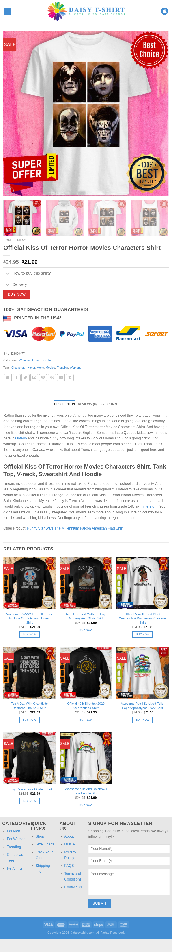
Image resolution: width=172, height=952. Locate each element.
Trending (46, 360)
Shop (40, 836)
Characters (18, 367)
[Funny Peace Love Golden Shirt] (29, 758)
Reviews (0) (87, 404)
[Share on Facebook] (17, 377)
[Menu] (7, 11)
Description (64, 404)
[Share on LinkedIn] (61, 377)
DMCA (69, 844)
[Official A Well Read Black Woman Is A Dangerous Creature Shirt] (142, 583)
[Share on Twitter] (25, 377)
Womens (24, 360)
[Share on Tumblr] (70, 377)
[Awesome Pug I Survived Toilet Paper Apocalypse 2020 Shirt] (142, 673)
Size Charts (45, 844)
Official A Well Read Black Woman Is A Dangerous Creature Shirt (142, 618)
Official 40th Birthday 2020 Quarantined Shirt (86, 706)
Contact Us (73, 887)
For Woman (16, 839)
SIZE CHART (109, 404)
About (69, 836)
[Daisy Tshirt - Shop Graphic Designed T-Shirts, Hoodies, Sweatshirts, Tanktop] (86, 11)
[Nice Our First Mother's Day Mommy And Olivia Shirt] (86, 583)
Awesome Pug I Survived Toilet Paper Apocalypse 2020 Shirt (142, 706)
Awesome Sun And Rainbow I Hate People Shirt (86, 791)
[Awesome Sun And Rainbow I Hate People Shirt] (86, 758)
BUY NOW (17, 294)
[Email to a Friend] (34, 377)
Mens (21, 240)
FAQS (69, 866)
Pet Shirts (14, 868)
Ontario (21, 438)
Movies (50, 367)
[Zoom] (9, 190)
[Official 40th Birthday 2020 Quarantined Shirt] (86, 673)
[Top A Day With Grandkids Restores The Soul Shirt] (29, 673)
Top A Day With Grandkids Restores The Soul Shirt (29, 706)
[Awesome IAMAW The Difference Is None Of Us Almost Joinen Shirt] (29, 583)
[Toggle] (7, 273)
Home (8, 240)
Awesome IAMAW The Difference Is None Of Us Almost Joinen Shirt (29, 618)
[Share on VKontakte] (52, 377)
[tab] (64, 404)
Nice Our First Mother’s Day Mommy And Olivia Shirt (86, 616)
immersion (148, 506)
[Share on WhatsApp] (8, 377)
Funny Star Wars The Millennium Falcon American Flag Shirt (75, 528)
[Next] (160, 113)
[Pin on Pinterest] (43, 377)
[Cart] (164, 11)
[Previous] (12, 113)
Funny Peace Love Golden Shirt (29, 789)
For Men (13, 831)
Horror (31, 367)
